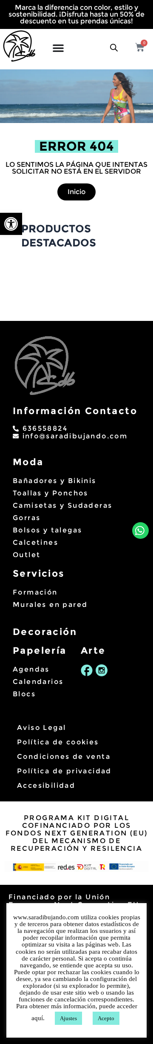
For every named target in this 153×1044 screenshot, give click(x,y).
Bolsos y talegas (47, 530)
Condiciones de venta (63, 756)
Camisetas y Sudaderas (62, 505)
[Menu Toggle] (57, 46)
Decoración (45, 632)
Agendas (31, 669)
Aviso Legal (41, 728)
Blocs (24, 694)
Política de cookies (58, 742)
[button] (11, 224)
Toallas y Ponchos (50, 493)
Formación (35, 592)
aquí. (38, 1018)
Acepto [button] (106, 1018)
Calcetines (35, 542)
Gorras (26, 518)
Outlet (26, 555)
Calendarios (38, 682)
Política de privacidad (64, 771)
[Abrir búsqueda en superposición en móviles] (114, 44)
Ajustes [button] (68, 1018)
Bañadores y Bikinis (54, 481)
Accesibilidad (46, 785)
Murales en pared (50, 605)
